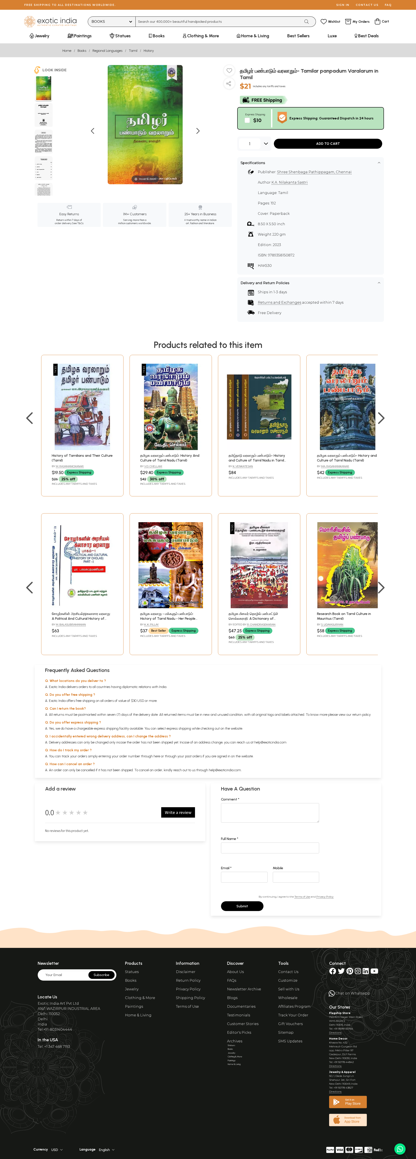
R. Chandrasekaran (261, 624)
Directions (335, 1032)
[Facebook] (332, 972)
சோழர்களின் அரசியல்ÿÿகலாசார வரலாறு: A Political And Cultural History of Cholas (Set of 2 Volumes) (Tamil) (81, 619)
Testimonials (238, 1015)
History (149, 51)
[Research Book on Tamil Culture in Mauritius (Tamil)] (347, 607)
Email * (226, 868)
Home (66, 51)
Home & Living (138, 1015)
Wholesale (287, 998)
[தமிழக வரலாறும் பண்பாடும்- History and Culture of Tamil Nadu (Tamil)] (347, 449)
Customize (287, 980)
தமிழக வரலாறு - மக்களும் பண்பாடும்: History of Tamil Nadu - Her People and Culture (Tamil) (167, 619)
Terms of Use (302, 896)
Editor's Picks (239, 1032)
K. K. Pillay (151, 624)
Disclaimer (185, 972)
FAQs (231, 980)
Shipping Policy (190, 998)
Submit (242, 906)
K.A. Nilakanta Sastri (289, 182)
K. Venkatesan (243, 466)
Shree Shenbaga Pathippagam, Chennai (314, 172)
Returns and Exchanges (279, 302)
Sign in (342, 5)
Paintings (134, 1006)
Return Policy (188, 980)
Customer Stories (242, 1024)
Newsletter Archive (244, 989)
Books (82, 51)
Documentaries (241, 1006)
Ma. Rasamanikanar (335, 466)
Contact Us (288, 972)
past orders (193, 756)
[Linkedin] (366, 972)
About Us (235, 972)
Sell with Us (288, 989)
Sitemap (286, 1032)
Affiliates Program (294, 1006)
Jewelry (131, 989)
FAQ (388, 5)
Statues (132, 972)
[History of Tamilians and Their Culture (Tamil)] (82, 449)
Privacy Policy (324, 896)
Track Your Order (293, 1015)
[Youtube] (374, 972)
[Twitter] (341, 972)
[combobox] (218, 21)
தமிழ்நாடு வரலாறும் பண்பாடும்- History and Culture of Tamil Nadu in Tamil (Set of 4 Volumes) (257, 460)
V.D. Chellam (153, 466)
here (157, 756)
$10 (257, 120)
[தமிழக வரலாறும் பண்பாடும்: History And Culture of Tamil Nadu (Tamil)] (170, 449)
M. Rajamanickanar (70, 466)
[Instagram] (358, 972)
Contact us (367, 5)
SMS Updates (290, 1041)
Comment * (230, 799)
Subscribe (101, 975)
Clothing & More (140, 998)
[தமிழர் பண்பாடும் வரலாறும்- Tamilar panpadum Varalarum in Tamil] (44, 88)
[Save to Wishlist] (229, 72)
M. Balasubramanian (71, 624)
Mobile (278, 868)
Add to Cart (328, 144)
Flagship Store (340, 1013)
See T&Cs (77, 223)
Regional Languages (107, 51)
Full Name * (229, 839)
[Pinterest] (349, 972)
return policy (361, 714)
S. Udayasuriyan (332, 624)
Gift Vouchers (290, 1024)
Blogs (232, 998)
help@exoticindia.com (270, 742)
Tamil (133, 51)
